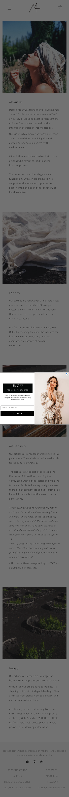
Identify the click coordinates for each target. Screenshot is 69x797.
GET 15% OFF (17, 413)
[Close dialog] (67, 374)
